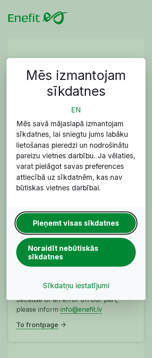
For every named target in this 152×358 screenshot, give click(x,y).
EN (76, 110)
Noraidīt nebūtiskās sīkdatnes (63, 252)
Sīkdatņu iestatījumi (76, 285)
